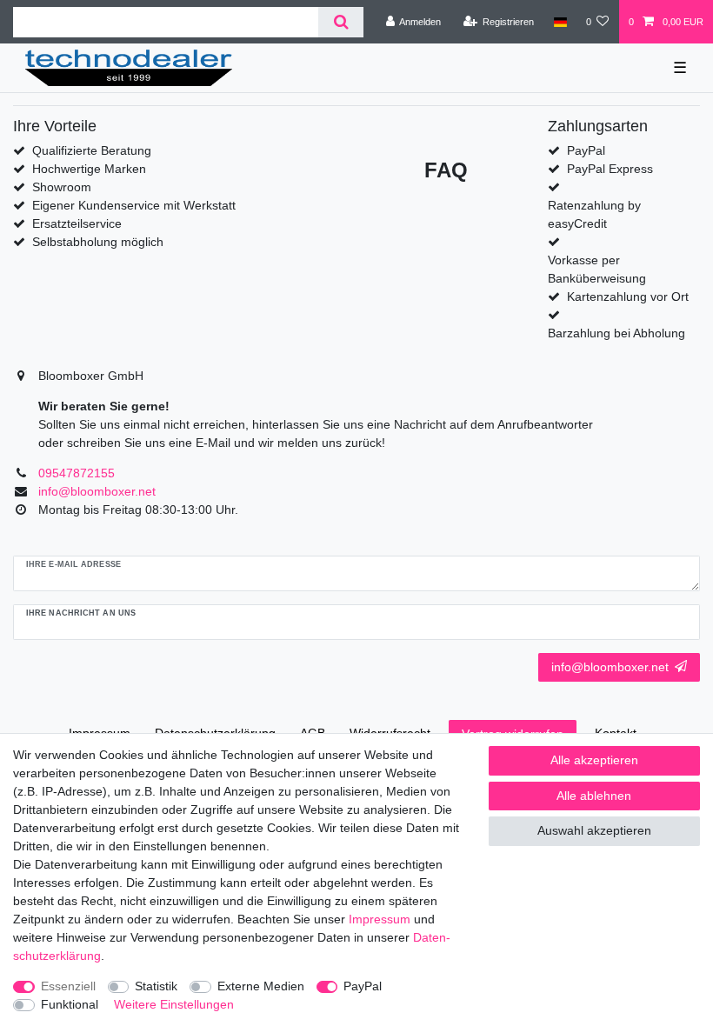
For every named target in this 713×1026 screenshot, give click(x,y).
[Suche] (340, 22)
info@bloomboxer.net (610, 667)
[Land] (559, 21)
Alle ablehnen (593, 796)
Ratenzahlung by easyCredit (594, 214)
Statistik (156, 986)
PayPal (362, 986)
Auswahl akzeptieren (594, 830)
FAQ (446, 170)
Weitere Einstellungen (174, 1004)
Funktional (69, 1004)
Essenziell (68, 986)
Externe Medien (260, 986)
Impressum (379, 919)
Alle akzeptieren (594, 760)
